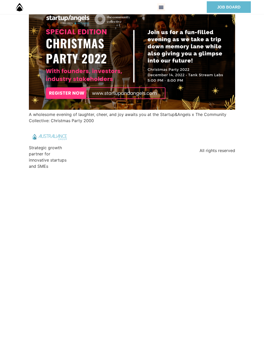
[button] (161, 7)
